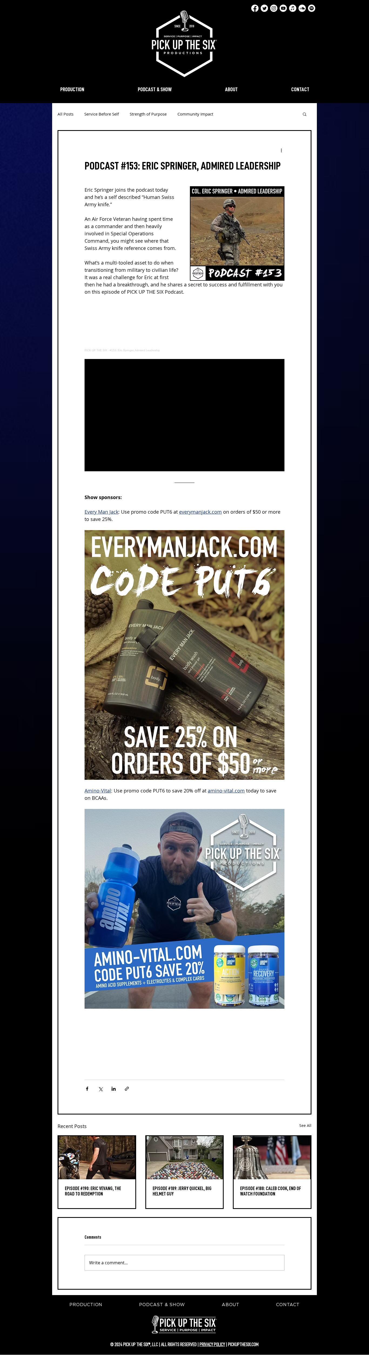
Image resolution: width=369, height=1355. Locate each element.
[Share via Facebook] (87, 1088)
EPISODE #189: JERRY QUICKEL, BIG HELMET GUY (182, 1191)
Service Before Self (101, 114)
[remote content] (184, 327)
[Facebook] (255, 8)
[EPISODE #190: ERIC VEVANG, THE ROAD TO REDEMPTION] (96, 1157)
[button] (304, 114)
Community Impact (195, 114)
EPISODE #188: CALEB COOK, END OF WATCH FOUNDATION (270, 1191)
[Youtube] (283, 8)
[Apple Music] (292, 8)
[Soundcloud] (302, 8)
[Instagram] (273, 8)
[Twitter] (264, 8)
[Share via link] (126, 1088)
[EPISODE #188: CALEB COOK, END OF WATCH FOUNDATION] (272, 1157)
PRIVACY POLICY (212, 1344)
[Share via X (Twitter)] (100, 1088)
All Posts (65, 114)
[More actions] (281, 150)
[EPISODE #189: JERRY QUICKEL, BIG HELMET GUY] (184, 1157)
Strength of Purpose (148, 114)
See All (305, 1125)
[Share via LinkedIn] (113, 1088)
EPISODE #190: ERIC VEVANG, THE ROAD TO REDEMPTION (93, 1191)
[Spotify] (311, 8)
